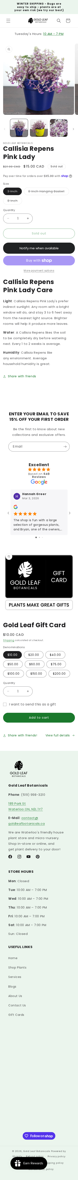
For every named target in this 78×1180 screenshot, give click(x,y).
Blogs (12, 986)
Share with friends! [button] (22, 735)
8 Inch (14, 201)
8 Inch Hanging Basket (48, 192)
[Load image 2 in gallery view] (39, 128)
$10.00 (12, 655)
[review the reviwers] (16, 508)
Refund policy (35, 1156)
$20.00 (33, 655)
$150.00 (36, 674)
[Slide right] (73, 129)
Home (12, 958)
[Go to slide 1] (36, 537)
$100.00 (13, 674)
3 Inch (14, 192)
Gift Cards (16, 1015)
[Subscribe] (64, 447)
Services (14, 977)
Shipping (8, 640)
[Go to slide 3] (42, 537)
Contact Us (17, 1005)
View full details (58, 735)
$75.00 (56, 664)
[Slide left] (4, 129)
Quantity (9, 210)
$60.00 (34, 664)
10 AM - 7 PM (53, 34)
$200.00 (59, 674)
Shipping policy (54, 1163)
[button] (8, 20)
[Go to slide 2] (39, 537)
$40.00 (55, 655)
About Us (15, 996)
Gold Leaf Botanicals (36, 1151)
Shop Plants (17, 967)
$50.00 (12, 664)
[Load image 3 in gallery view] (59, 128)
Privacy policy (57, 1156)
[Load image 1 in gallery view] (19, 128)
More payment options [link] (39, 270)
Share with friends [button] (22, 376)
